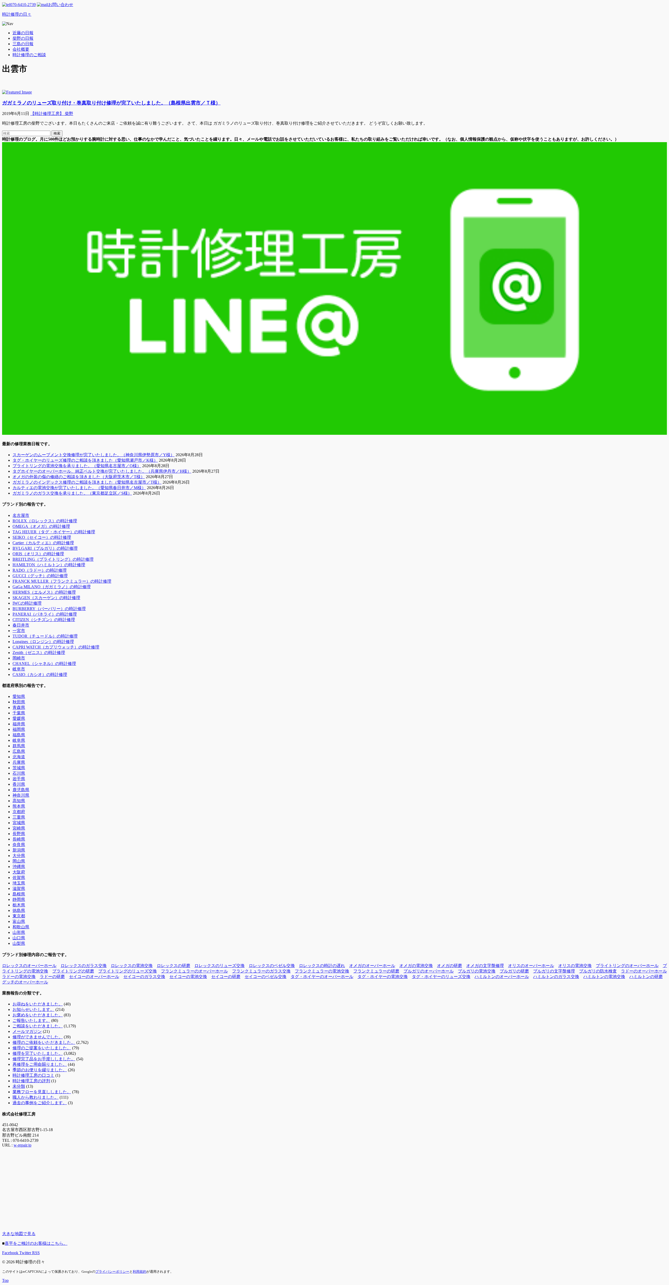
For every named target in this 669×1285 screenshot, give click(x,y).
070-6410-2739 (23, 4)
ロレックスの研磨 (173, 965)
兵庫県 (19, 762)
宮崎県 (19, 828)
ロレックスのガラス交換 (84, 965)
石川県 (19, 773)
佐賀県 (19, 877)
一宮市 (19, 630)
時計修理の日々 (16, 14)
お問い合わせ (60, 4)
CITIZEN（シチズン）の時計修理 (44, 619)
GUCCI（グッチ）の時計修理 (40, 576)
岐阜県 (19, 740)
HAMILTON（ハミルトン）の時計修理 (49, 565)
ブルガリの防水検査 (598, 971)
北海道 (19, 757)
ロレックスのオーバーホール (29, 965)
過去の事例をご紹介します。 (40, 1103)
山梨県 (19, 943)
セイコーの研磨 (225, 976)
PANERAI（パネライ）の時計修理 (45, 614)
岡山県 (19, 861)
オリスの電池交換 (575, 965)
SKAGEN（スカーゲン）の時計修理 (46, 597)
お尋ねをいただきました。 (38, 1004)
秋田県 (19, 702)
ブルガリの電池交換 (476, 971)
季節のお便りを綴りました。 (40, 1070)
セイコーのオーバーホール (94, 976)
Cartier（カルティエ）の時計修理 (43, 543)
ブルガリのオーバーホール (428, 971)
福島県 (19, 735)
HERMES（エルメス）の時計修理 (44, 592)
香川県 (19, 784)
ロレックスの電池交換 (132, 965)
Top (5, 1280)
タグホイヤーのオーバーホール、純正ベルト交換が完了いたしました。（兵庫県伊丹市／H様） (102, 471)
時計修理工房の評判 (31, 1081)
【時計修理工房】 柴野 (51, 113)
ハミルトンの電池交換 (604, 976)
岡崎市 (19, 658)
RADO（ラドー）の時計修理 (40, 570)
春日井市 (21, 625)
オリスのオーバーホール (531, 965)
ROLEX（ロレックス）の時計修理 (45, 521)
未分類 (19, 1086)
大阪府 (19, 872)
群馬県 (19, 746)
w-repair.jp (22, 1145)
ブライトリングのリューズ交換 (127, 971)
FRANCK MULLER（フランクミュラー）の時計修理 (62, 581)
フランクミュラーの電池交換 (322, 971)
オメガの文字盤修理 (485, 965)
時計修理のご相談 (29, 55)
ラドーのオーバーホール (644, 971)
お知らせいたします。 (33, 1009)
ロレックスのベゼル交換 (272, 965)
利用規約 (139, 1272)
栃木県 (19, 905)
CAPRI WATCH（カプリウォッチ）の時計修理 (56, 647)
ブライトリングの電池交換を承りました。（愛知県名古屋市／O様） (77, 466)
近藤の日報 (23, 33)
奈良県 (19, 844)
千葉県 (19, 713)
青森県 (19, 707)
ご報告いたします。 (31, 1020)
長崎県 (19, 839)
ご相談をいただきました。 (38, 1026)
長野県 (19, 833)
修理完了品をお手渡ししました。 (44, 1059)
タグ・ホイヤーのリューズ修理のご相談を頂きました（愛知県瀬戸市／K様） (85, 460)
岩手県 (19, 779)
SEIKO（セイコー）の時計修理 (42, 537)
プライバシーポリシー (112, 1272)
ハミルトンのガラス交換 (556, 976)
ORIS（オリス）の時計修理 (38, 554)
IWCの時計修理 (27, 603)
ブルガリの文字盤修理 (554, 971)
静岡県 (19, 899)
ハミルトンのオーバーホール (502, 976)
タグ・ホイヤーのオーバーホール (322, 976)
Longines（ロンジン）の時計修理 (43, 641)
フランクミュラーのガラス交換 (261, 971)
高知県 (19, 800)
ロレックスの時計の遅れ (322, 965)
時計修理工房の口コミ (33, 1075)
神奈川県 (21, 795)
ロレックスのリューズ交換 (219, 965)
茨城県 (19, 768)
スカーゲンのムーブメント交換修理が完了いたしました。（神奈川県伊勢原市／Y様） (94, 455)
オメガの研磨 (449, 965)
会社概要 (21, 49)
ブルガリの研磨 (514, 971)
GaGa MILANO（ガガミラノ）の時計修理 (52, 586)
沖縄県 (19, 866)
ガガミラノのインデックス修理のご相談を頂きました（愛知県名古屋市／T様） (87, 482)
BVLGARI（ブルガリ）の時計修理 (45, 548)
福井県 (19, 724)
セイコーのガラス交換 (144, 976)
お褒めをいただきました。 (38, 1015)
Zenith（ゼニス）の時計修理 (39, 652)
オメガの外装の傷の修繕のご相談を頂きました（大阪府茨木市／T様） (79, 476)
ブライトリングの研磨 (73, 971)
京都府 (19, 811)
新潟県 (19, 850)
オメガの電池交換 (416, 965)
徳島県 (19, 910)
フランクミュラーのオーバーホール (194, 971)
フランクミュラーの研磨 (376, 971)
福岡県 (19, 729)
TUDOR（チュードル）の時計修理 (45, 636)
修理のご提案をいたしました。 (42, 1048)
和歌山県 (21, 927)
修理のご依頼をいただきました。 (44, 1042)
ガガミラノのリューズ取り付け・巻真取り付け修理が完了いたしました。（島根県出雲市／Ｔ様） (111, 103)
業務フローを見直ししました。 (42, 1092)
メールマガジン (27, 1031)
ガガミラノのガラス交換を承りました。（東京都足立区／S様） (72, 493)
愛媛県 (19, 718)
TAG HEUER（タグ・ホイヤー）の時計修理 (54, 532)
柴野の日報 (23, 38)
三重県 (19, 817)
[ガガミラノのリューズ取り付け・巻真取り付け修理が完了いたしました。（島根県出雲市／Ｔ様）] (17, 92)
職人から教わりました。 (36, 1097)
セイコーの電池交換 (188, 976)
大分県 (19, 855)
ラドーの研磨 (52, 976)
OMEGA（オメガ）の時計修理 (41, 526)
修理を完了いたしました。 (38, 1053)
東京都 (19, 916)
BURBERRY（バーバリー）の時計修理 (49, 608)
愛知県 (19, 696)
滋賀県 (19, 888)
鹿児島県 (21, 790)
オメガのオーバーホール (372, 965)
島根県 (19, 894)
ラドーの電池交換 (19, 976)
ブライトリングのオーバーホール (627, 965)
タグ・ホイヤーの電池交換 (382, 976)
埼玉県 (19, 883)
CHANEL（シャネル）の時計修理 (44, 663)
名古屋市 (21, 515)
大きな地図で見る (19, 1233)
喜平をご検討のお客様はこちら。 (36, 1243)
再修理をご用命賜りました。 (40, 1064)
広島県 (19, 751)
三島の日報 (23, 44)
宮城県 (19, 822)
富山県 (19, 921)
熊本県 (19, 806)
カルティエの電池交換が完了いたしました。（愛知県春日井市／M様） (79, 487)
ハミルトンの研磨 (646, 976)
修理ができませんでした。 (38, 1037)
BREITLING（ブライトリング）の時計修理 (53, 559)
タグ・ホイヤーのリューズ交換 (441, 976)
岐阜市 (19, 669)
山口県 (19, 938)
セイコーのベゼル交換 (265, 976)
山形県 (19, 932)
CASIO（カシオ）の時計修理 (40, 674)
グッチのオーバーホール (25, 982)
